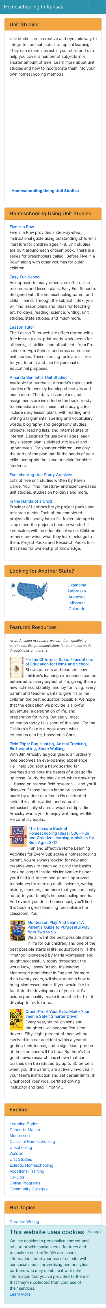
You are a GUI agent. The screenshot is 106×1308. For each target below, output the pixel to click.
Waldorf (17, 1153)
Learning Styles (24, 1123)
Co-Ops (17, 1177)
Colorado (77, 608)
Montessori (20, 1135)
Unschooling (21, 1147)
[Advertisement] (53, 132)
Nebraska (77, 590)
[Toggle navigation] (95, 7)
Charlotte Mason (25, 1129)
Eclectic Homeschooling (31, 1165)
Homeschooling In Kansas (33, 7)
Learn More (20, 1294)
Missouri (77, 602)
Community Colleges (28, 1188)
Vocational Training (27, 1171)
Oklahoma (77, 584)
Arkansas (76, 596)
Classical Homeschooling (32, 1141)
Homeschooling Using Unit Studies (45, 190)
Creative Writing (24, 1221)
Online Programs (25, 1183)
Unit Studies (21, 1159)
